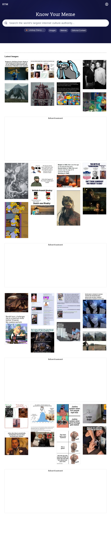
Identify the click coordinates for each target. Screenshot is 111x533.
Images (52, 30)
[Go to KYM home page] (5, 4)
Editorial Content (79, 30)
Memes (64, 30)
